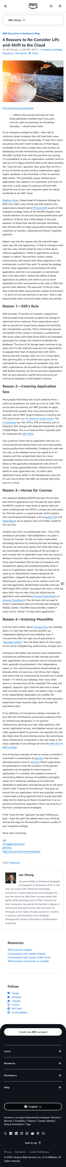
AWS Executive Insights (20, 949)
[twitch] (27, 1134)
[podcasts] (38, 1134)
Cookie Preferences (39, 1151)
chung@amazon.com (14, 843)
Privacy (8, 1151)
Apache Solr (51, 516)
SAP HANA (28, 433)
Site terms (20, 1151)
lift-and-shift (40, 207)
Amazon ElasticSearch (45, 596)
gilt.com (39, 758)
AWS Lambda (10, 747)
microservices (40, 626)
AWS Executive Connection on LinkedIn (28, 961)
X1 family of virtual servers (39, 418)
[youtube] (32, 1134)
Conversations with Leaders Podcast (26, 953)
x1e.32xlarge (9, 422)
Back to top (31, 1142)
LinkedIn (15, 1000)
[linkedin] (16, 1134)
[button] (17, 20)
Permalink (20, 53)
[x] (5, 1134)
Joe (4, 840)
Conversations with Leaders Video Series (29, 957)
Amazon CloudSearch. (14, 600)
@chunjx (7, 847)
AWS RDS (55, 743)
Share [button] (35, 53)
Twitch (15, 1004)
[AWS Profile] (60, 6)
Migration (14, 862)
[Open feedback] (62, 583)
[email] (43, 1134)
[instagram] (21, 1134)
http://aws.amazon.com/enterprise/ (21, 851)
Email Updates (18, 1012)
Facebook (15, 997)
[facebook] (10, 1134)
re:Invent (34, 762)
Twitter (14, 993)
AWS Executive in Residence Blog (21, 33)
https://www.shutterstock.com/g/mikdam (18, 108)
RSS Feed (15, 1008)
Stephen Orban (10, 200)
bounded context (12, 642)
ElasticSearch (9, 520)
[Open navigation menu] (5, 6)
